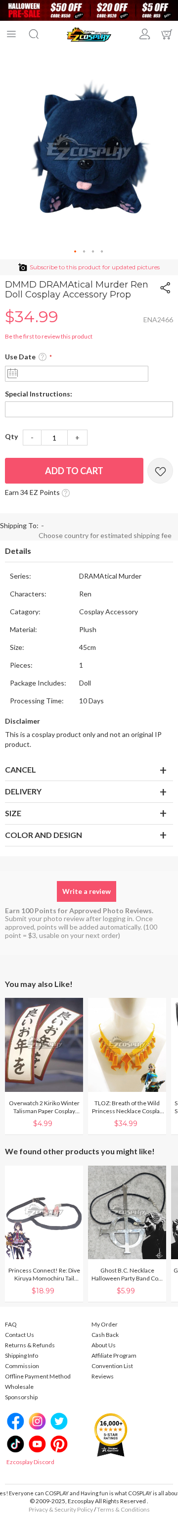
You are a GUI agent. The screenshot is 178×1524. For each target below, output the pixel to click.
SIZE (13, 813)
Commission (22, 1366)
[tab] (89, 551)
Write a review (86, 891)
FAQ (11, 1324)
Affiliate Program (113, 1355)
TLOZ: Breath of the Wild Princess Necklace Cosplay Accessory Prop (127, 1107)
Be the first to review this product (48, 336)
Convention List (112, 1366)
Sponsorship (21, 1397)
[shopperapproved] (110, 1434)
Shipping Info (21, 1355)
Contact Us (19, 1334)
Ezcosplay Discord (30, 1462)
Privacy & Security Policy (61, 1509)
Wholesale (19, 1386)
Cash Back (105, 1334)
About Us (103, 1345)
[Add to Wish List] (160, 471)
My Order (104, 1324)
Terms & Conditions (123, 1509)
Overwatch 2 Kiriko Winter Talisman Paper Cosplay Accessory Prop (44, 1107)
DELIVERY (23, 791)
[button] (75, 252)
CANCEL (20, 769)
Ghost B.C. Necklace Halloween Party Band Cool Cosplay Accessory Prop (127, 1274)
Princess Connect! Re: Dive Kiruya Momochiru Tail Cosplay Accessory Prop (44, 1274)
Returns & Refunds (30, 1345)
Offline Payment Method (38, 1376)
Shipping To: (19, 525)
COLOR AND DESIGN (43, 834)
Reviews (102, 1376)
